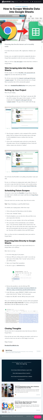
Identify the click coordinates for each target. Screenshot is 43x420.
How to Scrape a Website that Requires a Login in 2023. (21, 370)
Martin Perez (9, 350)
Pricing (21, 1)
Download (16, 1)
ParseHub (21, 193)
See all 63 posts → (21, 379)
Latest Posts (29, 416)
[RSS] (34, 1)
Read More (38, 351)
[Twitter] (33, 2)
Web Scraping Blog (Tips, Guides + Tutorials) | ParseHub (11, 416)
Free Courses (26, 1)
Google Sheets (34, 195)
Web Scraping (25, 6)
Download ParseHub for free (12, 345)
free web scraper (18, 61)
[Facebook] (31, 2)
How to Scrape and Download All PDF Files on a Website (21, 376)
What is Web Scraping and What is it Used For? (21, 373)
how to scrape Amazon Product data (28, 186)
